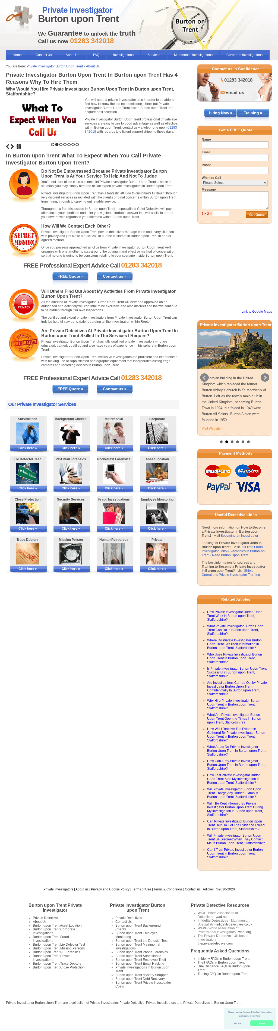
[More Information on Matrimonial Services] (113, 433)
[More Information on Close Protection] (27, 513)
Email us (234, 92)
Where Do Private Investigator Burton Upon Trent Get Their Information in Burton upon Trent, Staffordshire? (234, 656)
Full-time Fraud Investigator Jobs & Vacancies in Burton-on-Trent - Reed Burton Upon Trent (234, 563)
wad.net (222, 929)
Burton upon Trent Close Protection (59, 979)
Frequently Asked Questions (220, 963)
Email (206, 152)
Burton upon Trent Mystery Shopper (141, 987)
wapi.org (244, 944)
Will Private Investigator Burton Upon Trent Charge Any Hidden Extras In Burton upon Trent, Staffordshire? (234, 805)
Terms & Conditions (168, 901)
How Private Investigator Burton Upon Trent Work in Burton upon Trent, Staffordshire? (235, 627)
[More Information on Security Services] (70, 513)
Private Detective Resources (220, 917)
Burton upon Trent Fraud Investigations (51, 951)
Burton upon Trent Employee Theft (140, 972)
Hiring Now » (220, 113)
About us (82, 901)
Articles (208, 901)
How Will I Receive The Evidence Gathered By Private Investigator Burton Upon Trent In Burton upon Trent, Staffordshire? (236, 746)
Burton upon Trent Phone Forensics (141, 964)
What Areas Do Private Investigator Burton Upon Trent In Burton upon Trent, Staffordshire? (236, 762)
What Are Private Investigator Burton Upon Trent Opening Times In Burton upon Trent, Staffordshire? (234, 730)
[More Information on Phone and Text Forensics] (113, 473)
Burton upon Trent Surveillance (138, 968)
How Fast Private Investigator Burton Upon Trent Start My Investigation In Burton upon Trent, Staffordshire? (234, 791)
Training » (253, 113)
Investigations (123, 55)
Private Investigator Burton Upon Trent (55, 66)
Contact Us (44, 55)
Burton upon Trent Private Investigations (52, 970)
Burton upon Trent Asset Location (57, 937)
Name (206, 139)
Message (209, 189)
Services (153, 55)
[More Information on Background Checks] (70, 433)
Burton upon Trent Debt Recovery (140, 991)
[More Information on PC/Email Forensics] (70, 473)
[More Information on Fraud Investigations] (113, 513)
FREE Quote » (70, 276)
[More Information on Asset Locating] (157, 473)
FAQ (96, 55)
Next (12, 146)
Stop (19, 146)
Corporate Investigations (244, 55)
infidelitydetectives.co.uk (234, 936)
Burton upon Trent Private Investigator (55, 919)
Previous (7, 146)
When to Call (211, 178)
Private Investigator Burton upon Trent (137, 919)
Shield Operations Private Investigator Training (231, 585)
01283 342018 (238, 80)
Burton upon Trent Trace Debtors (57, 975)
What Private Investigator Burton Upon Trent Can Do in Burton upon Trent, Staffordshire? (235, 642)
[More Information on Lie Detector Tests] (27, 473)
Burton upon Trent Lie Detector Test (59, 956)
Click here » (27, 448)
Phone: (207, 165)
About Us (72, 55)
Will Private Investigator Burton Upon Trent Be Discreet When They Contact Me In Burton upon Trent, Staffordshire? (236, 851)
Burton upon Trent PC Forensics (56, 964)
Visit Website (211, 440)
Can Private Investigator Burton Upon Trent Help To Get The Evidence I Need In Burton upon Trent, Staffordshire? (236, 837)
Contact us (193, 901)
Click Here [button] (255, 1016)
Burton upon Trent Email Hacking (139, 975)
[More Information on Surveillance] (27, 433)
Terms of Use (141, 901)
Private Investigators (58, 901)
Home (17, 55)
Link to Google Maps (257, 311)
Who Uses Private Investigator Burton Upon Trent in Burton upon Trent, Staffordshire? (234, 670)
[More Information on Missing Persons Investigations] (70, 553)
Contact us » (115, 276)
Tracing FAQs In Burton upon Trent (223, 986)
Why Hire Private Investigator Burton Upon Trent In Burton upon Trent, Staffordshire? (233, 716)
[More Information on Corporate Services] (157, 433)
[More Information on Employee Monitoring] (157, 513)
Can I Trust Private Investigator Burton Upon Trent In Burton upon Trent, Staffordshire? (235, 865)
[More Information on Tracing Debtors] (27, 553)
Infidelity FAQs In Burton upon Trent (223, 971)
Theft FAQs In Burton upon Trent (221, 974)
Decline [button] (237, 1023)
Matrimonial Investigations (193, 55)
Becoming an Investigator (239, 547)
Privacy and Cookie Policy (110, 901)
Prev (204, 383)
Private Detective (45, 930)
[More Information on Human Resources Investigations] (113, 553)
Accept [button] (262, 1023)
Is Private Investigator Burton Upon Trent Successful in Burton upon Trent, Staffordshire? (237, 684)
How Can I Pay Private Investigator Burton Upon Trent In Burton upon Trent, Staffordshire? (236, 776)
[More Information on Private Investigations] (157, 553)
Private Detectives (128, 930)
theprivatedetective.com (215, 955)
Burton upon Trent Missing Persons (59, 960)
